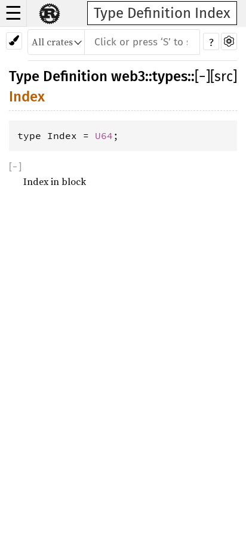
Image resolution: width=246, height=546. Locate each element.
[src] (223, 76)
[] (202, 76)
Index (27, 96)
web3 (128, 76)
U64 (104, 135)
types (169, 76)
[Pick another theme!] (14, 41)
